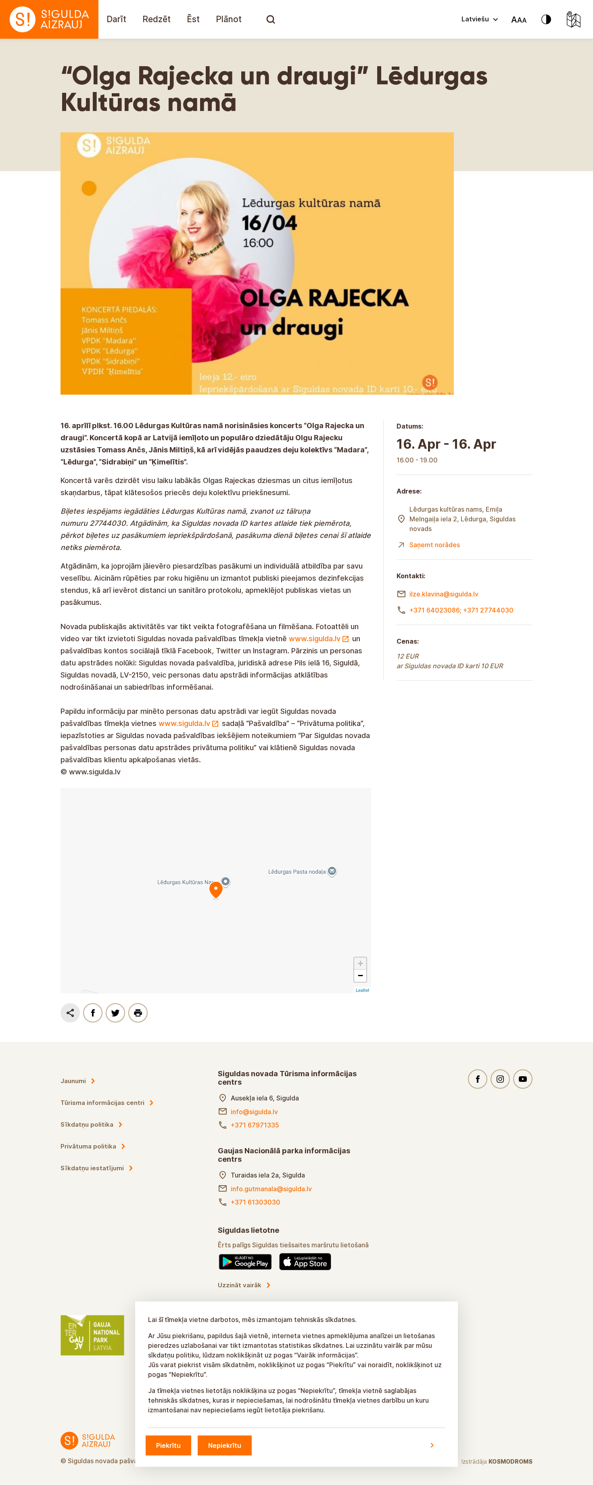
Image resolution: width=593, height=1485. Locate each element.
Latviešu (475, 19)
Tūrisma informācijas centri (102, 1102)
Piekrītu (168, 1445)
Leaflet (362, 990)
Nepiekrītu (224, 1445)
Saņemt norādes (434, 545)
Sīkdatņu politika (87, 1124)
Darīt (116, 19)
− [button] (360, 975)
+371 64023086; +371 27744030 (461, 610)
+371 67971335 (255, 1125)
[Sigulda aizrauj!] (49, 19)
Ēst (193, 19)
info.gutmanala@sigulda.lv (271, 1189)
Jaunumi (73, 1081)
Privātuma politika (88, 1146)
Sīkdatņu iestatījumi (92, 1168)
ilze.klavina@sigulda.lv (443, 594)
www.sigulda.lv (314, 638)
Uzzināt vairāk (239, 1285)
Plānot (229, 19)
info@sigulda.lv (254, 1112)
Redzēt (156, 19)
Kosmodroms (510, 1461)
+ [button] (360, 963)
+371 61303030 (255, 1202)
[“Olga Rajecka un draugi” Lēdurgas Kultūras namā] (216, 890)
